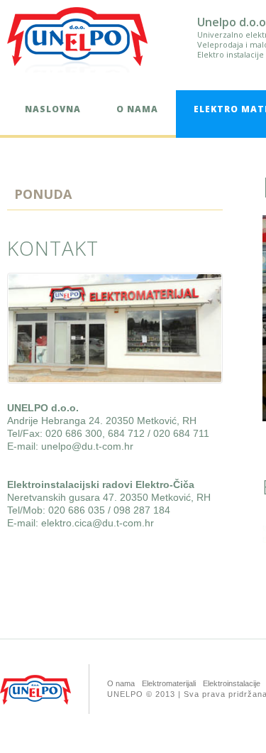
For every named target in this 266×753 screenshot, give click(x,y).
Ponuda (43, 193)
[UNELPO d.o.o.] (77, 36)
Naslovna (53, 109)
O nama (137, 109)
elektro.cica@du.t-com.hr (97, 523)
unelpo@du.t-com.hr (87, 446)
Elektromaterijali (169, 683)
